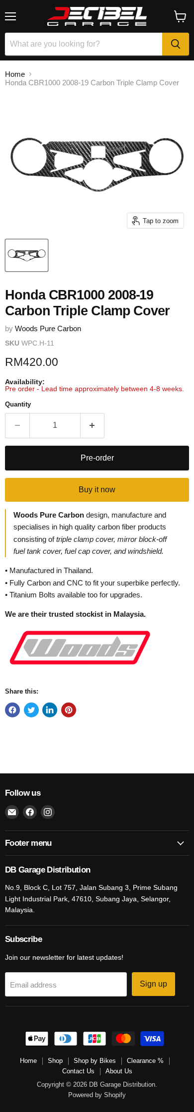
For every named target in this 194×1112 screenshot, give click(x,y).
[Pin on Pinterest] (68, 709)
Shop (55, 1060)
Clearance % (145, 1060)
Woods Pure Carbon (48, 328)
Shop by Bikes (95, 1060)
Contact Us (78, 1071)
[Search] (175, 44)
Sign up (153, 984)
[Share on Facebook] (12, 709)
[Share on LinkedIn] (49, 709)
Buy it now (97, 489)
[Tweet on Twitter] (31, 709)
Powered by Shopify (97, 1095)
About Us (118, 1071)
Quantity (18, 404)
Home (15, 74)
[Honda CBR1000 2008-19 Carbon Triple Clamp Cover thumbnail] (26, 255)
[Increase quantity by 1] (93, 425)
